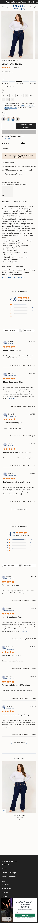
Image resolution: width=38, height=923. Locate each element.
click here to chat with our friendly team (19, 106)
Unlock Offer (25, 915)
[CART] (35, 7)
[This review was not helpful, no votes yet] (32, 366)
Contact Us (5, 865)
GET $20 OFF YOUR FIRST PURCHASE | (19, 156)
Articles (4, 896)
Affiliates (5, 892)
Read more (12, 398)
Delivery (4, 869)
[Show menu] (2, 7)
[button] (19, 86)
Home (3, 60)
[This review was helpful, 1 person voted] (29, 465)
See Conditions (7, 139)
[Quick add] (4, 811)
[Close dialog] (36, 899)
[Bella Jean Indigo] (19, 787)
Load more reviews (19, 510)
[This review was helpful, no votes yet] (29, 366)
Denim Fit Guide (7, 888)
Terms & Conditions (9, 877)
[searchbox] (11, 330)
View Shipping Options (13, 174)
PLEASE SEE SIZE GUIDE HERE (14, 278)
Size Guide (5, 885)
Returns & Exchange (9, 873)
